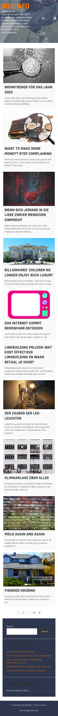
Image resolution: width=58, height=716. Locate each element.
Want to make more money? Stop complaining (28, 151)
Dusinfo (15, 6)
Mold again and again (25, 534)
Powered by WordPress (21, 705)
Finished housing (20, 590)
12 (34, 612)
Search (10, 626)
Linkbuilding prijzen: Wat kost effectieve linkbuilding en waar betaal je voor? (28, 355)
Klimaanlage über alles (27, 477)
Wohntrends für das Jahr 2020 (21, 652)
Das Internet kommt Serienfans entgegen (24, 326)
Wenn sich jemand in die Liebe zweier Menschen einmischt (27, 214)
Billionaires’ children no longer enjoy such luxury (29, 272)
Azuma (43, 705)
